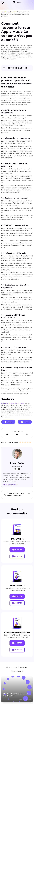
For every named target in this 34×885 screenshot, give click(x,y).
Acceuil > (4, 12)
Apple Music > (12, 12)
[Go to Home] (17, 2)
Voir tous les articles (9, 484)
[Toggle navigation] (31, 3)
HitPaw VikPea (17, 539)
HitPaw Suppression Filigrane (17, 632)
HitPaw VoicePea (17, 586)
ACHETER (18, 549)
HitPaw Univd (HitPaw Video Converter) (12, 403)
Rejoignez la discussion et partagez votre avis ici (15, 495)
